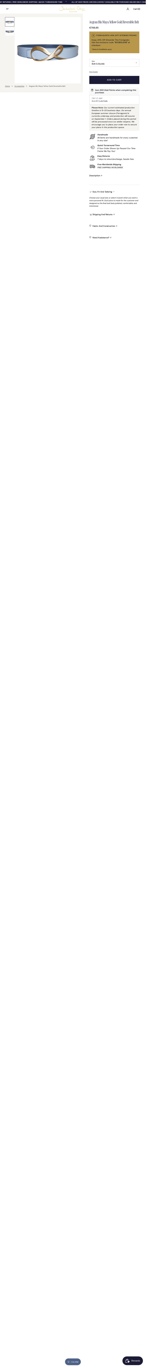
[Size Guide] (114, 72)
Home (7, 86)
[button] (9, 9)
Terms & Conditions (99, 49)
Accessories (19, 86)
